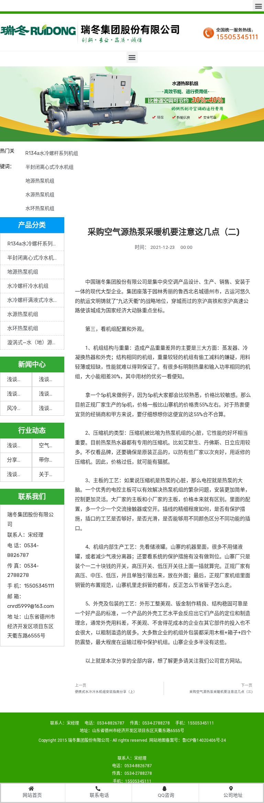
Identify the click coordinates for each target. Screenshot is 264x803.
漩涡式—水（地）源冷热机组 (35, 342)
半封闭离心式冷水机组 (49, 167)
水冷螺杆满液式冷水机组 (35, 300)
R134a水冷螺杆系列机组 (51, 153)
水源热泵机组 (39, 195)
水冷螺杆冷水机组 (27, 286)
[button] (258, 5)
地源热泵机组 (39, 181)
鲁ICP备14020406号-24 (204, 740)
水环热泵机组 (39, 208)
